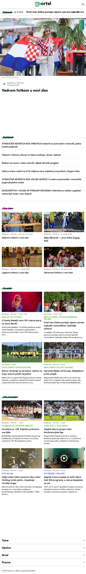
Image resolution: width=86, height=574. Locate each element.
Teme (5, 540)
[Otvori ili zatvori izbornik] (83, 4)
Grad (5, 555)
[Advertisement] (43, 114)
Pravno (6, 562)
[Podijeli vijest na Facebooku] (81, 23)
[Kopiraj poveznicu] (81, 27)
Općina (6, 547)
